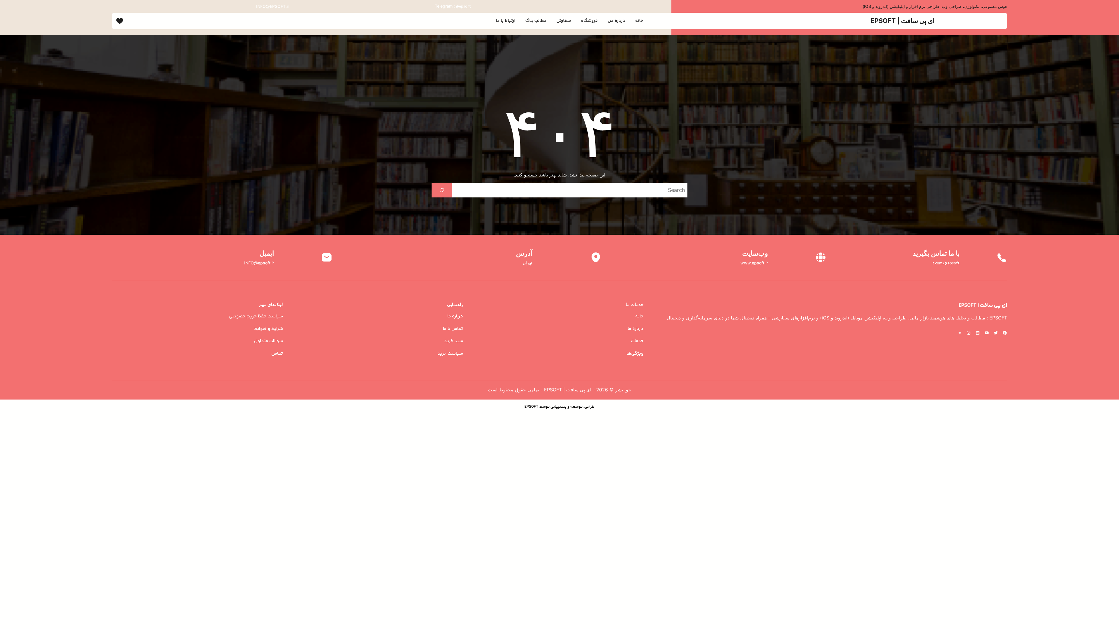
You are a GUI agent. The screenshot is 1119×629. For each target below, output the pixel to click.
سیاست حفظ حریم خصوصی (256, 316)
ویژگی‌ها (635, 353)
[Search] (442, 190)
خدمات (637, 341)
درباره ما (635, 329)
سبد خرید (453, 341)
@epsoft (463, 6)
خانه (639, 316)
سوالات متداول (268, 341)
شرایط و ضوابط (268, 329)
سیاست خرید (450, 353)
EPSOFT (532, 407)
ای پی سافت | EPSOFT (903, 20)
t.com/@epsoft (946, 263)
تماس (277, 353)
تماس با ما (453, 329)
